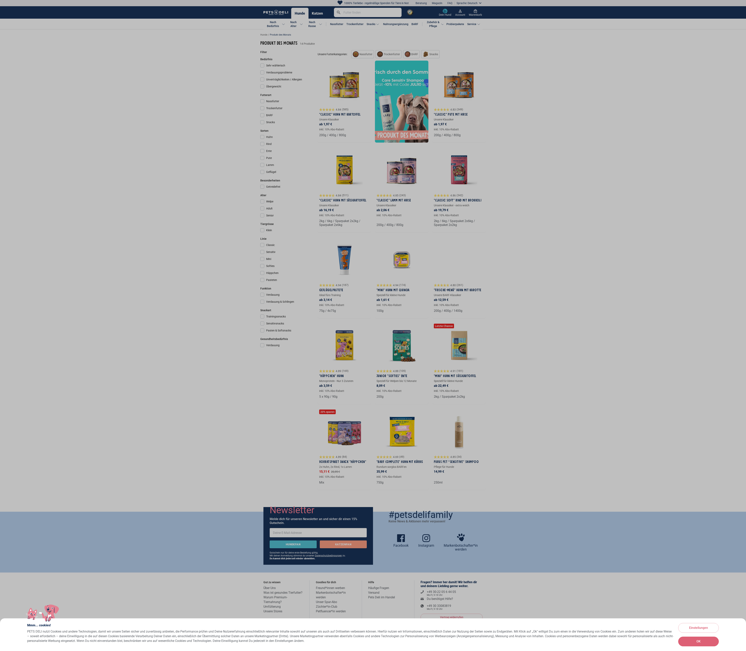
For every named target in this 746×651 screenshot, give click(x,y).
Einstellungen (698, 628)
